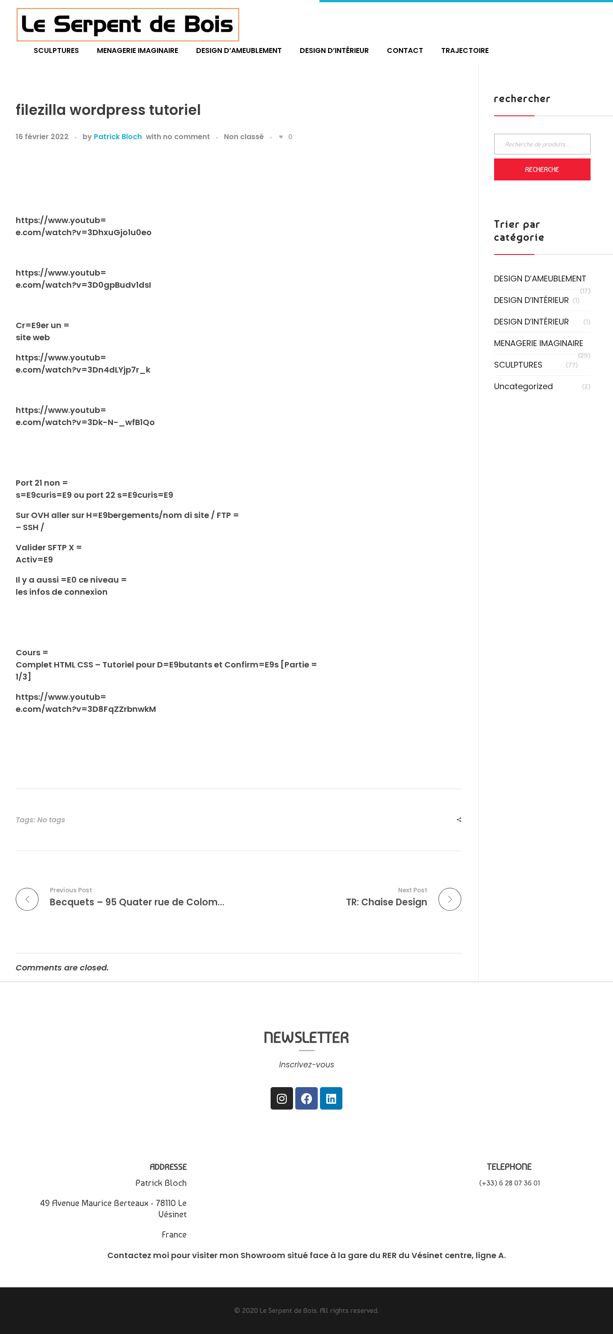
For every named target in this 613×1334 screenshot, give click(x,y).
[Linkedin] (331, 1098)
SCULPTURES (518, 364)
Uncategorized (523, 386)
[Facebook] (306, 1098)
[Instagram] (282, 1098)
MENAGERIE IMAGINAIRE (538, 343)
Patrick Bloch (118, 137)
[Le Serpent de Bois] (128, 24)
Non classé (244, 137)
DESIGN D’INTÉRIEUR (531, 300)
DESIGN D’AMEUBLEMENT (540, 278)
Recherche (542, 169)
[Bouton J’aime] (281, 137)
